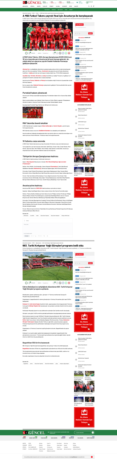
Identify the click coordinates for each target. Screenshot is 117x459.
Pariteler (71, 437)
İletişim (74, 445)
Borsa (24, 437)
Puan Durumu (47, 9)
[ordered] (39, 236)
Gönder (26, 236)
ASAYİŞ (38, 6)
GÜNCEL (32, 6)
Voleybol (70, 9)
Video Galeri (59, 445)
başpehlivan (25, 363)
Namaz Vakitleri (33, 437)
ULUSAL (58, 6)
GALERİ (76, 6)
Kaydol (65, 445)
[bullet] (41, 236)
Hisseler (63, 437)
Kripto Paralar (90, 437)
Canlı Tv (48, 443)
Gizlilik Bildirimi (76, 447)
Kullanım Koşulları (77, 449)
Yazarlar (59, 447)
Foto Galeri (59, 443)
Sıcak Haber (59, 449)
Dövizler (41, 445)
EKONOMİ (64, 6)
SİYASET (51, 6)
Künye (74, 443)
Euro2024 (32, 215)
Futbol (66, 9)
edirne (31, 363)
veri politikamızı (73, 457)
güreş (57, 363)
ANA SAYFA (25, 6)
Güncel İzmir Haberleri (55, 215)
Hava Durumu (54, 438)
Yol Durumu (80, 438)
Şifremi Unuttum (67, 449)
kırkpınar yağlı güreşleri (64, 363)
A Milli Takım (25, 215)
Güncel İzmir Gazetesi (27, 13)
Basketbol (54, 9)
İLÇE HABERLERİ (32, 447)
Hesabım (66, 447)
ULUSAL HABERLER (32, 449)
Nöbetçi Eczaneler (51, 451)
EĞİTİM (30, 445)
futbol (37, 215)
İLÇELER (45, 6)
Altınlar (40, 443)
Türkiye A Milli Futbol (65, 215)
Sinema (48, 445)
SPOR (70, 6)
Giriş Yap (66, 443)
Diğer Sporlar (60, 9)
